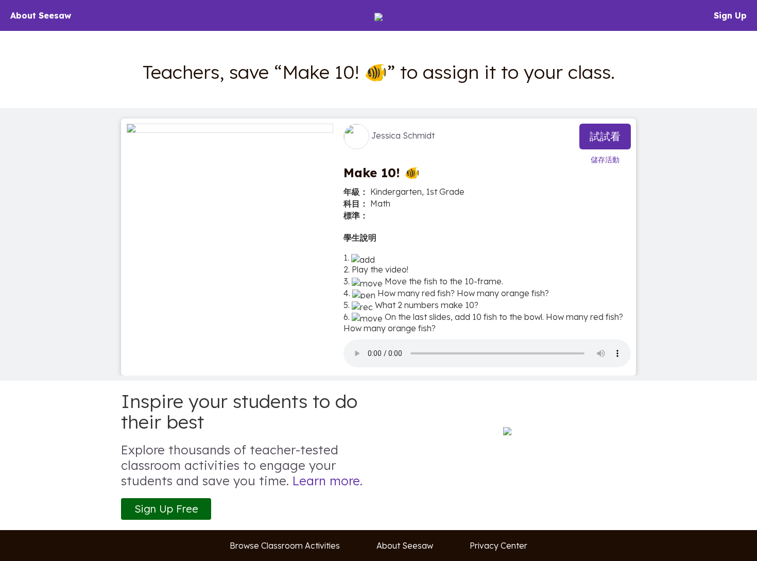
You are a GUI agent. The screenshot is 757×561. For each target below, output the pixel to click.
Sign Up (730, 15)
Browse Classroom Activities (285, 545)
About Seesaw (40, 15)
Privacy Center (498, 545)
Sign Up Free (166, 508)
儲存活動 (605, 159)
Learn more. (328, 480)
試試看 (605, 136)
